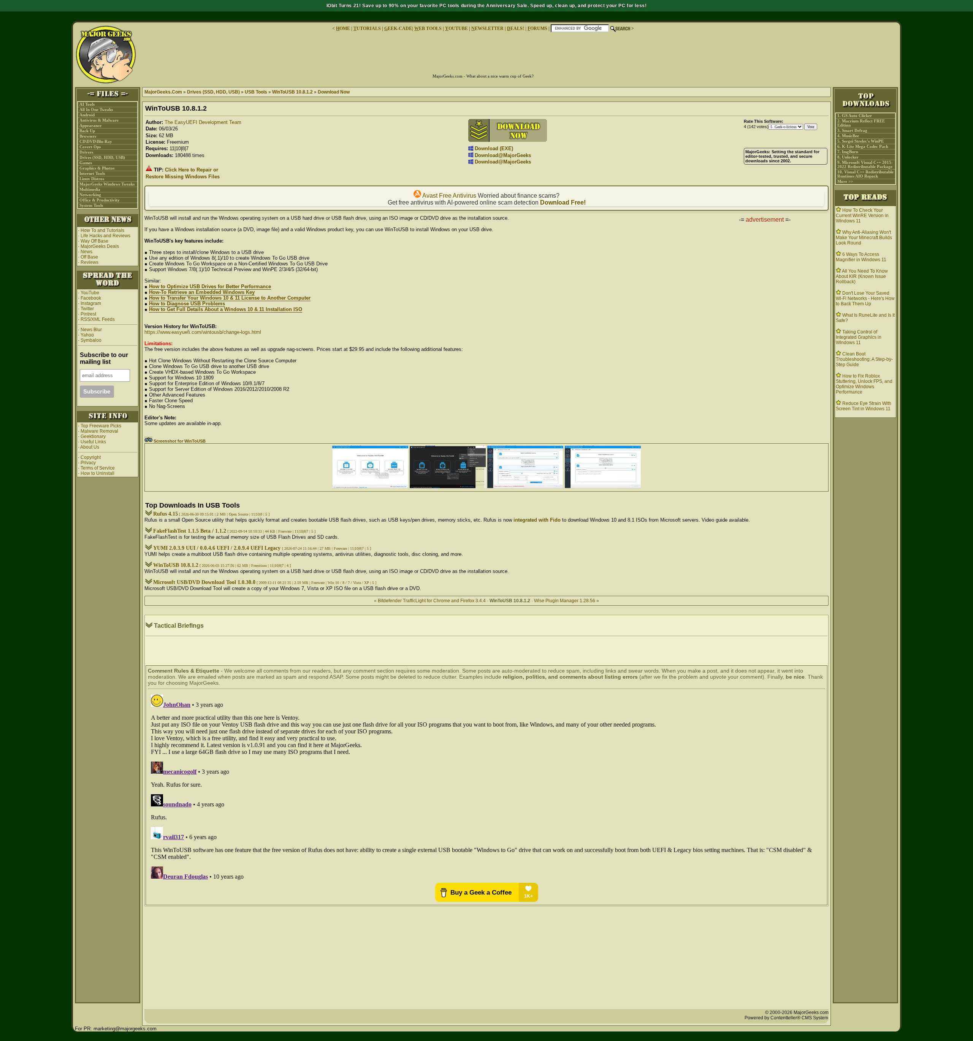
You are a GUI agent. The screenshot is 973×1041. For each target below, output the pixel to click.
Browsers (87, 136)
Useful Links (93, 441)
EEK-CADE (398, 28)
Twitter (87, 308)
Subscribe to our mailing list (104, 358)
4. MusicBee (848, 136)
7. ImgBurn (847, 152)
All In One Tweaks (96, 110)
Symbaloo (90, 340)
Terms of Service (98, 468)
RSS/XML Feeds (98, 319)
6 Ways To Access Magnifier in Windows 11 (861, 257)
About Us (89, 447)
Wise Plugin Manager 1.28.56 (564, 600)
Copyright (91, 457)
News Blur (90, 329)
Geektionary (93, 436)
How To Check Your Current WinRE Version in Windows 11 (862, 216)
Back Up (87, 131)
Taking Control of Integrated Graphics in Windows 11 (858, 337)
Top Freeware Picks (101, 425)
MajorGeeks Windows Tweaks (107, 184)
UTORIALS (367, 28)
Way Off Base (94, 241)
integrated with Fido (537, 520)
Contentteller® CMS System (799, 1017)
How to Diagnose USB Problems (187, 303)
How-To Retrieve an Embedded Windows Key (202, 292)
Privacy (88, 462)
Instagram (91, 303)
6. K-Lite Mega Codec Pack (862, 146)
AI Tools (87, 104)
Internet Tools (92, 173)
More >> (845, 181)
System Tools (91, 205)
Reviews (89, 262)
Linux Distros (91, 179)
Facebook (91, 298)
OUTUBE (456, 28)
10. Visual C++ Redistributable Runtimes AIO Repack (865, 174)
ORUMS (538, 28)
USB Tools (256, 92)
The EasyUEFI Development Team (203, 122)
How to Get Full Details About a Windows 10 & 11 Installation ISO (225, 309)
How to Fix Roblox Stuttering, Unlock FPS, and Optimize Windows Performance (864, 384)
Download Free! (563, 202)
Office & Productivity (99, 200)
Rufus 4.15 (165, 514)
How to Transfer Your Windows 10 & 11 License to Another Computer (230, 298)
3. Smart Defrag (852, 131)
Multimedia (89, 189)
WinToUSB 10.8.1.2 (292, 92)
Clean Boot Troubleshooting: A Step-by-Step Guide (864, 359)
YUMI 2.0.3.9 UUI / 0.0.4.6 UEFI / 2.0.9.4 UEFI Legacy (217, 548)
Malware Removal (99, 431)
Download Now (334, 92)
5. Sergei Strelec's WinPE (860, 141)
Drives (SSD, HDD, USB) (102, 158)
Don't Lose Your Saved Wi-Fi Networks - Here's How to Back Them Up (865, 298)
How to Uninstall (97, 473)
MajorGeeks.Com (163, 92)
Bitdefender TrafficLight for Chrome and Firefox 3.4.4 (432, 600)
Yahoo (86, 335)
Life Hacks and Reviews (105, 235)
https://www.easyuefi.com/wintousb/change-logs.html (202, 332)
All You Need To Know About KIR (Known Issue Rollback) (862, 276)
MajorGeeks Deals (100, 246)
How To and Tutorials (102, 230)
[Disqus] (486, 787)
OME (343, 28)
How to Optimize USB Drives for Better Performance (210, 286)
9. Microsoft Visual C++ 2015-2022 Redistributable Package (865, 164)
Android (87, 115)
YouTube (90, 292)
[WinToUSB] (370, 486)
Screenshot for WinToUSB (179, 441)
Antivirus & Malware (99, 120)
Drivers (86, 152)
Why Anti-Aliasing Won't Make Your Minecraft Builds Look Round (864, 238)
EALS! (515, 28)
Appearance (90, 126)
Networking (90, 195)
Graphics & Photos (96, 168)
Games (85, 163)
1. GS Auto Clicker (854, 116)
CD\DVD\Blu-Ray (95, 142)
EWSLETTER (487, 28)
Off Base (89, 257)
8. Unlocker (848, 157)
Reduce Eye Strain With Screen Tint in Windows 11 (863, 406)
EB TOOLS (428, 28)
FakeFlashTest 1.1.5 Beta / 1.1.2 (189, 531)
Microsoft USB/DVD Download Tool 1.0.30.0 (204, 582)
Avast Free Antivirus (448, 195)
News (86, 251)
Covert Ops (90, 147)
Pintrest (88, 314)
